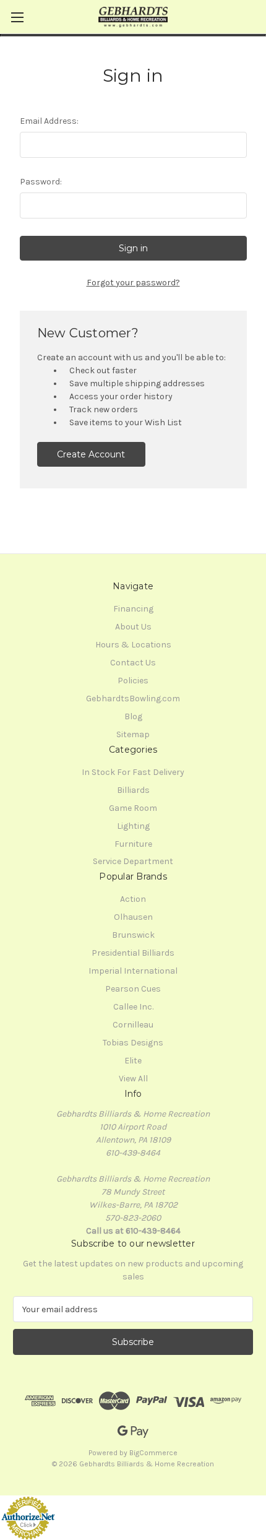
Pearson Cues (133, 989)
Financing (133, 608)
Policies (133, 680)
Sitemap (133, 734)
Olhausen (133, 917)
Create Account (91, 454)
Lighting (133, 826)
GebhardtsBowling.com (133, 698)
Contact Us (133, 662)
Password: (41, 181)
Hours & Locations (133, 644)
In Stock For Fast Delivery (133, 772)
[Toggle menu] (17, 17)
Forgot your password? (133, 282)
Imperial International (133, 971)
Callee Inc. (133, 1006)
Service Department (133, 861)
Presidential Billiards (133, 953)
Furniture (133, 844)
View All (133, 1078)
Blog (133, 716)
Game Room (133, 808)
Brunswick (133, 935)
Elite (133, 1060)
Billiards (133, 790)
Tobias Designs (133, 1042)
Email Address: (49, 121)
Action (133, 899)
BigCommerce (153, 1452)
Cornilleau (133, 1024)
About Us (133, 626)
